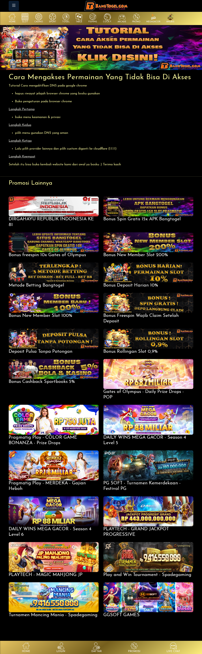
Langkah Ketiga (20, 140)
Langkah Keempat (22, 156)
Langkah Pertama (22, 109)
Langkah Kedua (20, 125)
